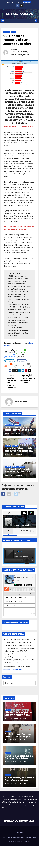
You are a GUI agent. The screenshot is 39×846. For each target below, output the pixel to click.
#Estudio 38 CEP (16, 55)
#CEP (25, 52)
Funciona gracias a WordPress (13, 830)
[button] (33, 20)
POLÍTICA (13, 32)
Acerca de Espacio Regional (16, 837)
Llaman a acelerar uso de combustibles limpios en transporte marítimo (18, 451)
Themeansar (19, 832)
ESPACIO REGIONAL (19, 14)
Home (4, 837)
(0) (12, 493)
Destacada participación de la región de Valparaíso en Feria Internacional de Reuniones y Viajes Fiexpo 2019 (12, 382)
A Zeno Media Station (10, 534)
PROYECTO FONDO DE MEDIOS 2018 (19, 842)
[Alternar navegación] (18, 20)
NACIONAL (6, 32)
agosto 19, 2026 (13, 740)
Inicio (34, 837)
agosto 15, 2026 (13, 761)
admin (15, 49)
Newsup (30, 830)
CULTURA (7, 709)
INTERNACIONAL (9, 424)
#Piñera (26, 55)
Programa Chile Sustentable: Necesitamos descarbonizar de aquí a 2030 (26, 378)
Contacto (29, 837)
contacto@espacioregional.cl (13, 669)
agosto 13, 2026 (13, 783)
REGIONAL (14, 445)
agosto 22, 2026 (13, 718)
